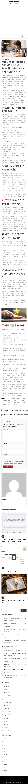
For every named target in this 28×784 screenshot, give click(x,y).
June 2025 (6, 721)
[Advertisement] (14, 19)
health (5, 754)
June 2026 (6, 686)
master (5, 499)
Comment (6, 429)
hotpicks (6, 757)
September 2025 (8, 711)
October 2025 (7, 708)
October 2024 (7, 731)
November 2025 (7, 705)
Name (5, 443)
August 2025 (7, 715)
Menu (10, 36)
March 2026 (6, 692)
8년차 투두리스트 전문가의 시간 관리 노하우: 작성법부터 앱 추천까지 (15, 630)
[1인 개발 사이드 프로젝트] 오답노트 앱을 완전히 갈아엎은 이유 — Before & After (15, 641)
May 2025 (6, 724)
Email (4, 449)
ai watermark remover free (10, 658)
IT (4, 761)
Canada (5, 741)
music (5, 770)
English (5, 748)
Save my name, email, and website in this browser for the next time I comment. (14, 462)
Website (5, 454)
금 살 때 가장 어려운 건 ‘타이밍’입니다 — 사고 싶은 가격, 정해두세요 (15, 619)
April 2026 (6, 689)
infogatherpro (14, 1)
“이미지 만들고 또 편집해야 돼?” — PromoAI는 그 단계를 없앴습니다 (15, 625)
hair (5, 751)
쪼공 (21, 100)
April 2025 (6, 727)
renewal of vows (7, 664)
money (5, 767)
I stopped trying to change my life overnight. (14, 571)
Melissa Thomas (7, 669)
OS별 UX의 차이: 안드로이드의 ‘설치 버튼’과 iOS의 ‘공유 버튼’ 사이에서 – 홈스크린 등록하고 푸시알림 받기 (15, 653)
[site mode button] (23, 36)
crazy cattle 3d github (9, 675)
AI (3, 536)
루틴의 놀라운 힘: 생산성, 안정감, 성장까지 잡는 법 (15, 636)
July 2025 (6, 718)
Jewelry (5, 764)
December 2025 (7, 702)
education (6, 43)
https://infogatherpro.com (12, 503)
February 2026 (7, 695)
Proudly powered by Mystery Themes (14, 782)
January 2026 (7, 699)
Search (3, 608)
